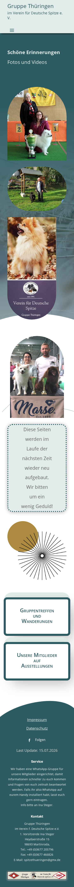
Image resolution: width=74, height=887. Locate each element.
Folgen (40, 739)
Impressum (37, 719)
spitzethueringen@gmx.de (42, 860)
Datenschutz (37, 728)
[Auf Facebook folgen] (29, 740)
